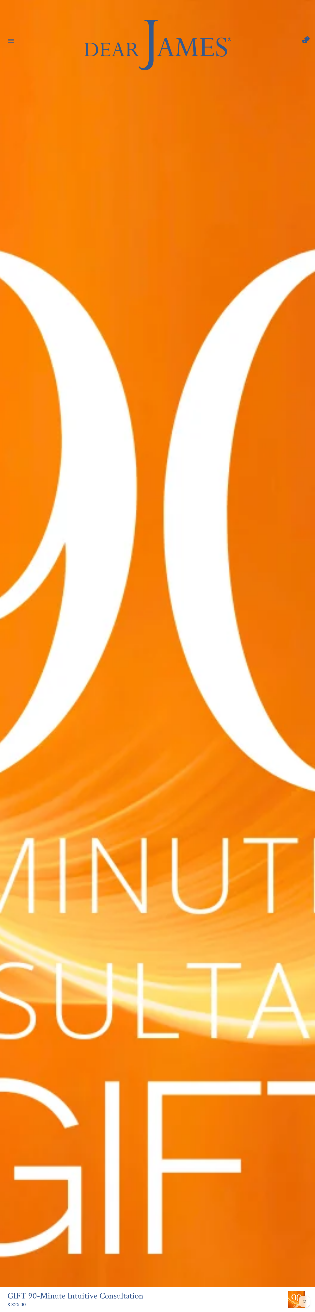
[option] (296, 1299)
